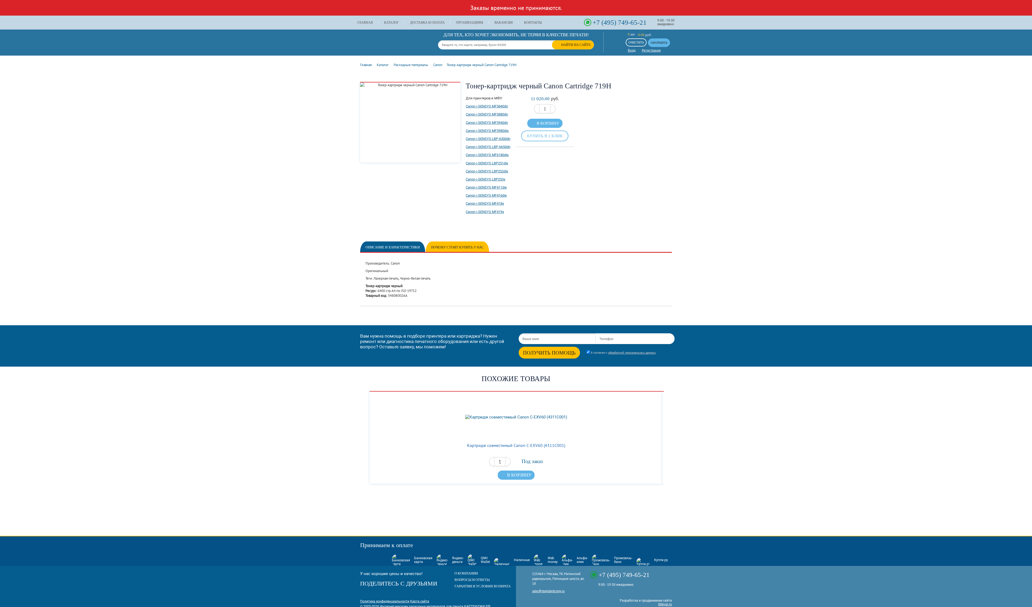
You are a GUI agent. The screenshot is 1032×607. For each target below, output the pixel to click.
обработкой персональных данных (632, 353)
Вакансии (503, 22)
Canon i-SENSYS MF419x (485, 212)
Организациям (469, 22)
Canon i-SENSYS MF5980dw (487, 131)
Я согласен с (623, 353)
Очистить (636, 42)
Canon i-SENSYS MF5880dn (487, 114)
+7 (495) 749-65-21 (620, 22)
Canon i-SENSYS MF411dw (486, 187)
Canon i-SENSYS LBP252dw (487, 171)
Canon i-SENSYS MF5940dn (487, 123)
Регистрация (651, 50)
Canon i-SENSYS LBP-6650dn (488, 147)
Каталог (391, 22)
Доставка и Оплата (427, 22)
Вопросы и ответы (472, 580)
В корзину (548, 123)
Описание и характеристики (393, 247)
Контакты (533, 22)
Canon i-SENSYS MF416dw (486, 195)
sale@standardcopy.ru (548, 590)
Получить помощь (549, 353)
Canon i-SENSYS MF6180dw (487, 155)
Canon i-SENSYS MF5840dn (487, 106)
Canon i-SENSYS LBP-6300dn (488, 139)
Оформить (659, 42)
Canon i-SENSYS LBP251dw (487, 163)
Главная (365, 22)
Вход (632, 50)
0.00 (641, 35)
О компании (466, 573)
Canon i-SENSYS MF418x (485, 203)
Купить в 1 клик (544, 135)
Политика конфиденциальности (384, 601)
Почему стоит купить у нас (457, 247)
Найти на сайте (576, 45)
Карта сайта (419, 601)
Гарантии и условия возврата (482, 586)
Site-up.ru (665, 604)
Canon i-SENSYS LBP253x (485, 179)
